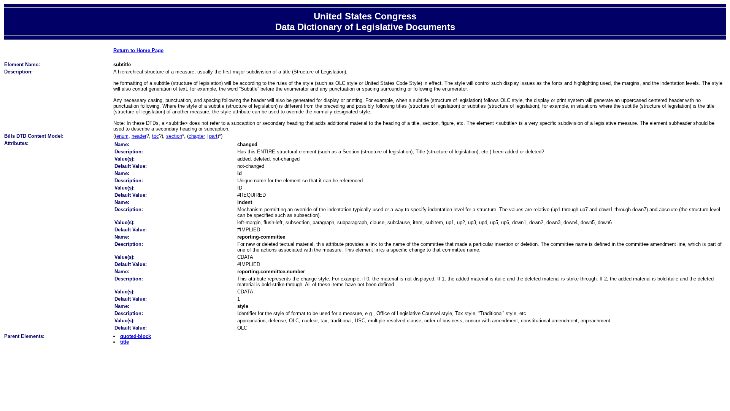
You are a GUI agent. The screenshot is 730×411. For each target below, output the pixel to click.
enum (122, 136)
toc (155, 136)
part (213, 136)
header (139, 136)
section (174, 136)
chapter (197, 136)
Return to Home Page (138, 50)
